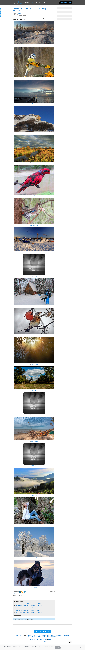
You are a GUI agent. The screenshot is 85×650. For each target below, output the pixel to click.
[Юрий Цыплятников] (34, 363)
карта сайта (58, 635)
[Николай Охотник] (34, 464)
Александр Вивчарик (34, 441)
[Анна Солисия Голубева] (34, 224)
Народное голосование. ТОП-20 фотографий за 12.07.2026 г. (28, 608)
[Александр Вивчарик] (34, 439)
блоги (24, 635)
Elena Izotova (34, 103)
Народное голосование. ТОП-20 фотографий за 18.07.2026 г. (28, 612)
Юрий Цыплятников (34, 364)
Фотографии (27, 2)
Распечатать (16, 593)
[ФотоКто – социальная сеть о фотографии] (18, 2)
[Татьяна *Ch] (34, 274)
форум (34, 635)
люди (39, 635)
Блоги (32, 2)
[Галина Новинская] (34, 304)
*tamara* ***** (34, 557)
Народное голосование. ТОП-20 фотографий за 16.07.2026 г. (28, 605)
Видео (36, 2)
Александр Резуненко (34, 414)
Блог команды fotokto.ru (34, 639)
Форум (40, 2)
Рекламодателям (43, 639)
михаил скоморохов (34, 162)
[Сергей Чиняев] (34, 494)
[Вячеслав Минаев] (34, 333)
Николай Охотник (34, 465)
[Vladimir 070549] (34, 131)
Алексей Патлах (34, 390)
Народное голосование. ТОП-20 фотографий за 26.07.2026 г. (28, 607)
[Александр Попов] (34, 43)
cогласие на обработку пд (52, 636)
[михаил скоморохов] (34, 161)
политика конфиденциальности (38, 636)
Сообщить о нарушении (17, 595)
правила (52, 635)
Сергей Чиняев (34, 495)
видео (29, 635)
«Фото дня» (19, 13)
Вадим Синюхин (34, 195)
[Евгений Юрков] (34, 586)
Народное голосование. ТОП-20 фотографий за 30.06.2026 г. (28, 603)
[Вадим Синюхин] (34, 194)
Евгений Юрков (34, 587)
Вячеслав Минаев (34, 334)
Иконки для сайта (51, 639)
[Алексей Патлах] (34, 389)
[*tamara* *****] (34, 556)
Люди (44, 2)
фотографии (18, 635)
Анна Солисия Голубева (34, 225)
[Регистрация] (0, 17)
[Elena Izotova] (34, 102)
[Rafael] (34, 250)
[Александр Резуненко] (34, 413)
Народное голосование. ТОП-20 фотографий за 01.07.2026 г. (28, 610)
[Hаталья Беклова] (34, 76)
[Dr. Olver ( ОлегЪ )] (34, 523)
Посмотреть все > (17, 615)
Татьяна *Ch (34, 276)
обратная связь (45, 635)
